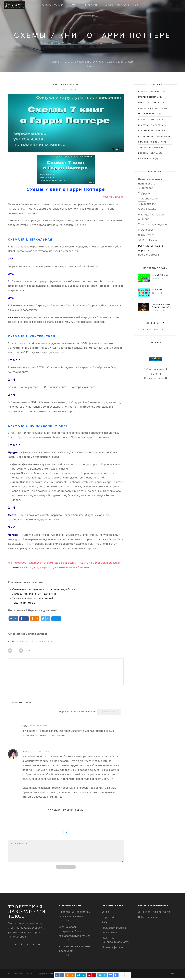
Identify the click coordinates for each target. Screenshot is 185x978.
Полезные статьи (148, 153)
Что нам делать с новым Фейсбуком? (74, 948)
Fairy (24, 725)
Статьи (69, 61)
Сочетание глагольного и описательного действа (43, 589)
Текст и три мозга (23, 602)
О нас (105, 911)
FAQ (104, 922)
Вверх (173, 973)
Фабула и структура (90, 61)
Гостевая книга (150, 917)
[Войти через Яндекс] (66, 827)
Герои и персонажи (149, 91)
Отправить (66, 867)
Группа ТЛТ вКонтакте (156, 911)
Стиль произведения (150, 119)
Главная (56, 61)
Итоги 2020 (157, 289)
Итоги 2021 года (160, 275)
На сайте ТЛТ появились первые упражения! (74, 914)
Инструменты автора (150, 125)
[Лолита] (13, 753)
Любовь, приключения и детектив (34, 593)
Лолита (72, 89)
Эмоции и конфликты (150, 108)
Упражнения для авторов (153, 142)
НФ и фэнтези (146, 159)
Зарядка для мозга (149, 147)
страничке (15, 567)
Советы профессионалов (153, 131)
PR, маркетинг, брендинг (153, 136)
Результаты (145, 245)
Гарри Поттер (26, 641)
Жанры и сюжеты (148, 97)
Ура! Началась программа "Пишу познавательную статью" (74, 931)
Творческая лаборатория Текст (27, 911)
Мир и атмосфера (148, 114)
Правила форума (112, 947)
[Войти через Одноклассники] (66, 836)
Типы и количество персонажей (32, 598)
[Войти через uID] (66, 819)
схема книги (45, 641)
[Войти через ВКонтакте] (66, 823)
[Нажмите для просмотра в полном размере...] (66, 169)
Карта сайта (109, 917)
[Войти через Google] (65, 832)
